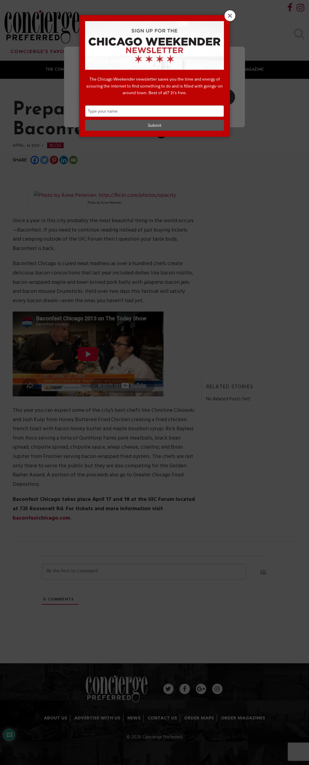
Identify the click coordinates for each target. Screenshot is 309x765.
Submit (154, 125)
